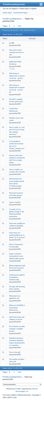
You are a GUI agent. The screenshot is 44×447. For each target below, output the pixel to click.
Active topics (7, 13)
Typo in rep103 (14, 202)
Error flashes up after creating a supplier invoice (17, 328)
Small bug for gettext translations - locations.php (17, 277)
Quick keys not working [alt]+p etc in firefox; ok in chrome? (17, 235)
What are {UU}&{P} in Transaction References (17, 307)
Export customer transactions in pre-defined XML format (16, 256)
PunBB (11, 43)
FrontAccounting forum (14, 4)
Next (19, 26)
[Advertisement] (22, 423)
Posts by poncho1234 (10, 30)
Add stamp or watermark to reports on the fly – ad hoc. (17, 75)
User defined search (27, 30)
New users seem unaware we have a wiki (16, 52)
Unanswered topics (20, 13)
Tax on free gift (14, 352)
